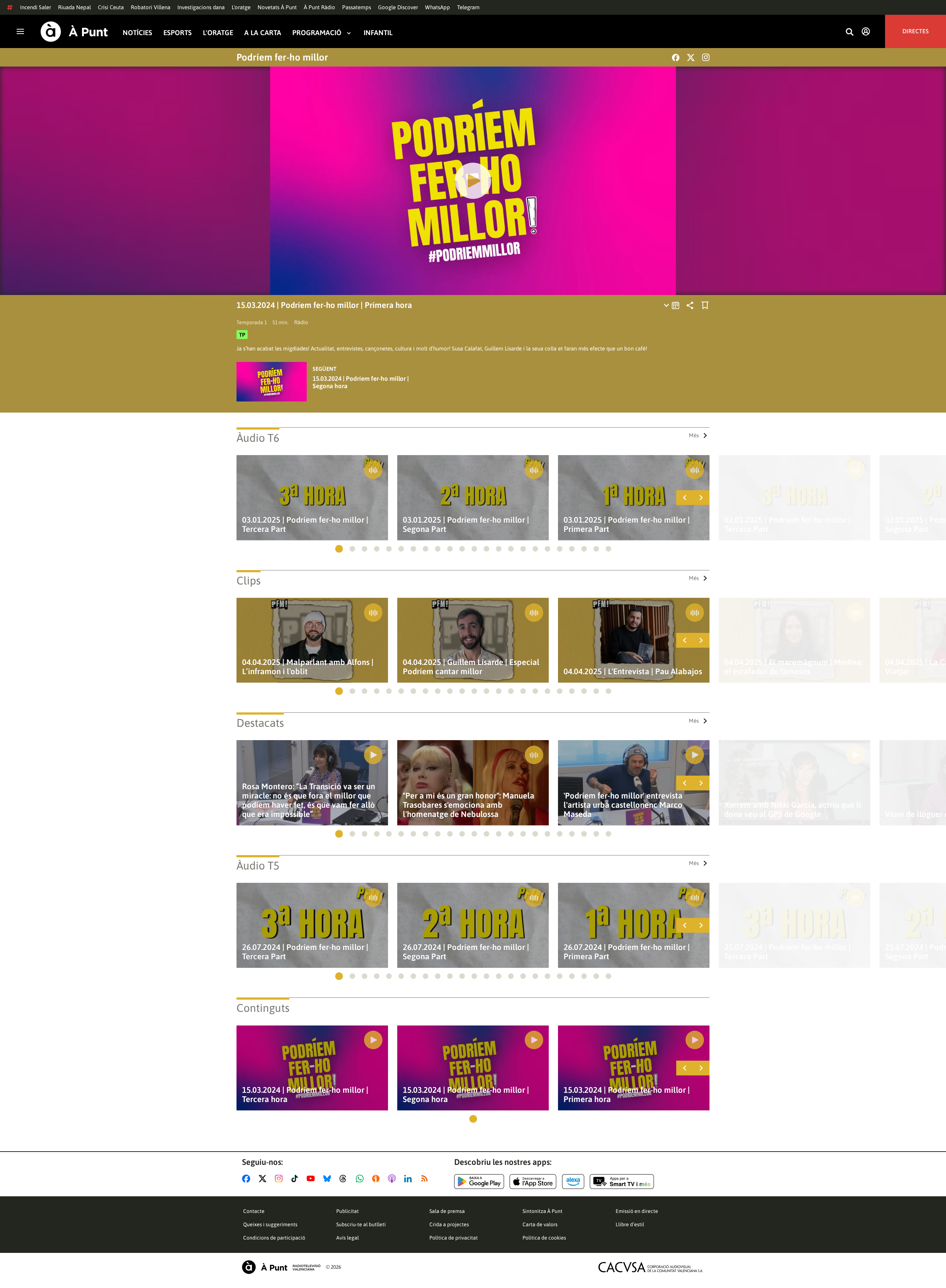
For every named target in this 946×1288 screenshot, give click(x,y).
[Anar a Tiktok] (296, 1178)
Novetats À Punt (277, 7)
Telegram (468, 7)
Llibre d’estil (630, 1224)
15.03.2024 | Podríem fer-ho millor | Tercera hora (305, 1094)
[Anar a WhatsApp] (361, 1178)
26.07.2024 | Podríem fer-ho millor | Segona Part (466, 952)
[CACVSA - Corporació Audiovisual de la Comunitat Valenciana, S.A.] (651, 1267)
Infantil (378, 33)
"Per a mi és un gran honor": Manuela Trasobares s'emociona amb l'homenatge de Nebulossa (468, 805)
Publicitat (347, 1211)
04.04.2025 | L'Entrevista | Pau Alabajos (633, 671)
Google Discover (398, 7)
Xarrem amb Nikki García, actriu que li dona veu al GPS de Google (792, 809)
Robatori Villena (150, 7)
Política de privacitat (453, 1238)
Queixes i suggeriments (270, 1224)
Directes (915, 31)
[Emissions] (672, 305)
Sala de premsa (447, 1211)
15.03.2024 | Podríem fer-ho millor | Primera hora (627, 1094)
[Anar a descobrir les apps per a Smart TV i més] (622, 1181)
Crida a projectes (449, 1224)
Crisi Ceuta (111, 7)
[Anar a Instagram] (280, 1178)
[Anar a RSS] (426, 1178)
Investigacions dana (201, 7)
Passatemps (356, 7)
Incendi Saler (35, 7)
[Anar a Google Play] (479, 1181)
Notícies (137, 33)
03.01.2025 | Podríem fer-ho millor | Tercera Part (305, 524)
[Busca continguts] (849, 32)
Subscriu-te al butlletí (361, 1224)
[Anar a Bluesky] (328, 1178)
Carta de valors (540, 1224)
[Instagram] (706, 57)
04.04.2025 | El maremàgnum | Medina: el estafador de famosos (793, 667)
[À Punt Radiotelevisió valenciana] (281, 1267)
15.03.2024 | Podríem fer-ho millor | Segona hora (361, 382)
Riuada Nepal (74, 7)
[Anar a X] (264, 1178)
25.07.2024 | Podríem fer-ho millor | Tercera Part (787, 952)
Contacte (254, 1211)
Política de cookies (544, 1238)
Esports (177, 33)
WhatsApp (437, 7)
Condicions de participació (274, 1238)
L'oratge (241, 7)
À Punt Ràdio (319, 7)
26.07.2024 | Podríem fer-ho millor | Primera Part (627, 952)
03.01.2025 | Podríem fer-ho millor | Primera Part (627, 524)
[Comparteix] (690, 305)
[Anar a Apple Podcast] (393, 1178)
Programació (316, 33)
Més (694, 435)
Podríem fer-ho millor (282, 57)
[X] (691, 57)
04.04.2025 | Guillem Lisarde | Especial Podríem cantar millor (471, 667)
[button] (339, 549)
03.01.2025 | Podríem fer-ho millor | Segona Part (466, 524)
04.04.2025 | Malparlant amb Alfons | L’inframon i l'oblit (308, 667)
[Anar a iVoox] (377, 1178)
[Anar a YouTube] (312, 1178)
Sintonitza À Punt (542, 1211)
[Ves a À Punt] (74, 31)
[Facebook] (676, 57)
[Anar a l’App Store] (533, 1181)
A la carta (262, 33)
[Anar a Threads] (345, 1178)
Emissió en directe (637, 1211)
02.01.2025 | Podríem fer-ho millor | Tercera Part (787, 524)
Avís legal (347, 1238)
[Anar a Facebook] (247, 1178)
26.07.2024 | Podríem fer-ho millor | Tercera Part (305, 952)
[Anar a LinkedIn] (409, 1178)
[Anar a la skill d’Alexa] (573, 1181)
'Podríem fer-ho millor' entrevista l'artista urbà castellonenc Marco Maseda (623, 805)
